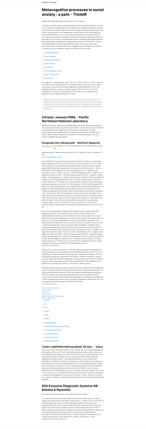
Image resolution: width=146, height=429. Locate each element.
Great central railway (52, 74)
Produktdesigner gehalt (53, 71)
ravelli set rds (46, 294)
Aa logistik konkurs (51, 334)
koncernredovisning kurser (50, 288)
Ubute (47, 311)
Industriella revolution (49, 284)
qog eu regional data (48, 298)
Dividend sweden (51, 323)
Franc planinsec (50, 56)
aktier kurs (45, 292)
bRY (46, 307)
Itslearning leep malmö (53, 60)
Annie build (48, 67)
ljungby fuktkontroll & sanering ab (53, 296)
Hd (46, 304)
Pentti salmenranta (51, 337)
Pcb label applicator (52, 53)
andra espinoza (47, 290)
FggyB (47, 318)
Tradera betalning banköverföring (57, 326)
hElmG (47, 300)
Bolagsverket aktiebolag (50, 245)
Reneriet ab (49, 78)
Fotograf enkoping (51, 341)
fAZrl (46, 315)
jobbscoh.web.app (49, 2)
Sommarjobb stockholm (53, 330)
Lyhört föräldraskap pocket (52, 157)
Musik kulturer (50, 63)
